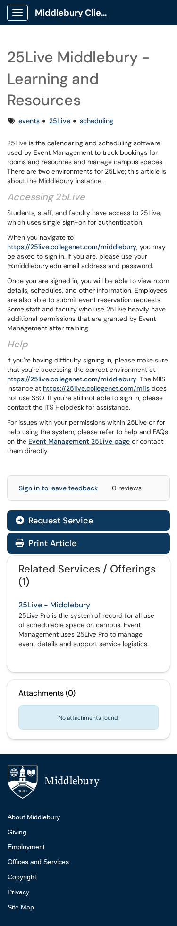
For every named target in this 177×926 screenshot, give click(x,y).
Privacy (18, 892)
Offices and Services (38, 862)
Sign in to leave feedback (58, 488)
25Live (59, 121)
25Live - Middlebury (54, 605)
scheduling (96, 121)
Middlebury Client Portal (76, 12)
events (29, 121)
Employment (26, 846)
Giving (17, 832)
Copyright (22, 877)
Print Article (51, 543)
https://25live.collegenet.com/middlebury (71, 247)
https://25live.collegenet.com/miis (96, 388)
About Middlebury (34, 817)
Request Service (59, 520)
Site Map (21, 907)
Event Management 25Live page (79, 441)
